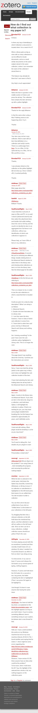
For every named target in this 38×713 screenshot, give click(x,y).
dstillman (14, 183)
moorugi (14, 458)
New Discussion (7, 26)
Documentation (19, 12)
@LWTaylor (15, 602)
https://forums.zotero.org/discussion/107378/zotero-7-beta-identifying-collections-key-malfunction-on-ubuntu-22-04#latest (22, 651)
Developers (16, 687)
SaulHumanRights (17, 209)
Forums (29, 12)
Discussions (9, 35)
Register (34, 3)
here (12, 148)
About (18, 691)
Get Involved (6, 15)
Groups (11, 12)
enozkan (14, 476)
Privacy (16, 689)
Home (4, 12)
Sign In (13, 680)
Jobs (13, 691)
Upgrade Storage (31, 6)
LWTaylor (14, 539)
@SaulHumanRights (17, 253)
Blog (5, 687)
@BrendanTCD (16, 461)
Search (7, 38)
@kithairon (14, 201)
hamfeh (14, 198)
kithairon (14, 90)
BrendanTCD (16, 34)
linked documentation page (20, 607)
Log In (29, 3)
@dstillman (15, 278)
